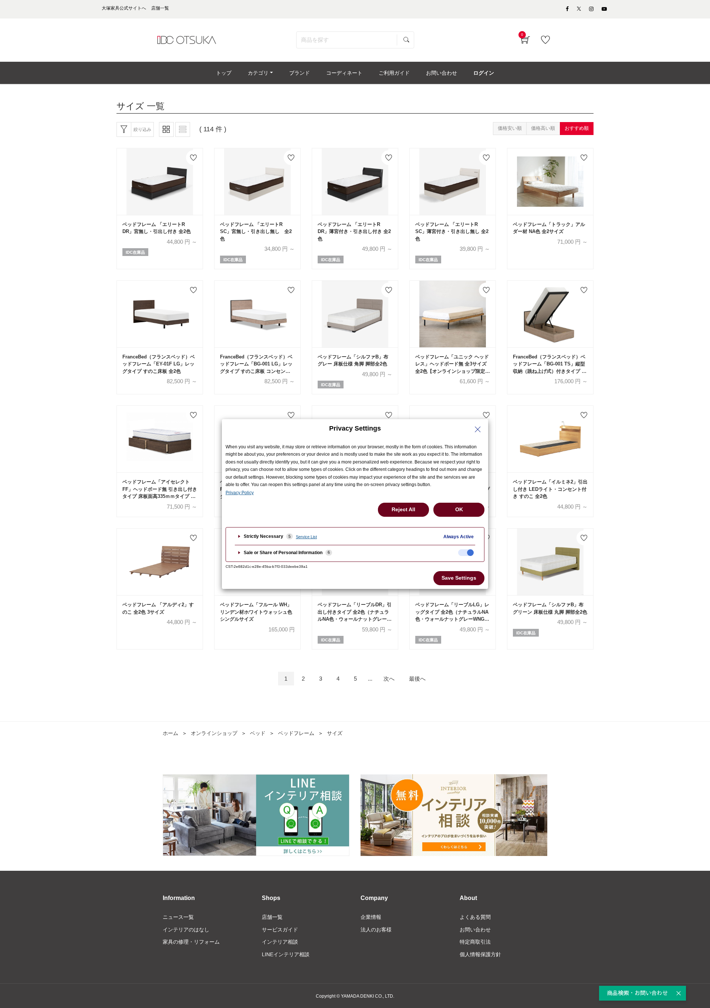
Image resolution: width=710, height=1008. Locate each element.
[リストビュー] (182, 129)
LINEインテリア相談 (286, 954)
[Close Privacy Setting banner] (478, 429)
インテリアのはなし (186, 930)
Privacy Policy (240, 492)
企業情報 (371, 917)
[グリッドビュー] (166, 129)
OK (459, 509)
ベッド (258, 733)
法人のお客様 (376, 930)
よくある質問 (475, 917)
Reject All (403, 509)
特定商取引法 (475, 942)
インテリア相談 (280, 942)
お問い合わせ (475, 930)
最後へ (417, 678)
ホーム (170, 733)
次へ (389, 678)
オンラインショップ (214, 733)
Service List (306, 537)
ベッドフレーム (296, 733)
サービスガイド (280, 930)
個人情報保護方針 (480, 954)
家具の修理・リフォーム (191, 942)
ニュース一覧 (178, 917)
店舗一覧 (272, 917)
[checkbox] (466, 552)
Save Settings (459, 578)
